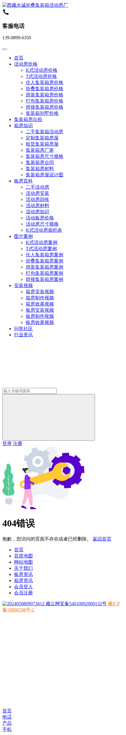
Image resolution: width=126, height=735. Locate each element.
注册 (17, 443)
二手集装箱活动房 (44, 131)
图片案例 (23, 236)
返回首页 (102, 538)
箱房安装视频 (40, 291)
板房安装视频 (40, 310)
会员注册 (23, 592)
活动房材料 (37, 205)
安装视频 (23, 285)
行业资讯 (23, 334)
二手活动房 (37, 187)
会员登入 (23, 586)
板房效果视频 (40, 322)
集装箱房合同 (40, 162)
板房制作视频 (40, 316)
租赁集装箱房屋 (42, 143)
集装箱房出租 (28, 119)
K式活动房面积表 (44, 230)
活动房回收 (37, 199)
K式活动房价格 (41, 70)
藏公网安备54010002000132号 (76, 603)
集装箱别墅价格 (42, 113)
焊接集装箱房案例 (44, 279)
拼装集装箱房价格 (44, 94)
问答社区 (23, 328)
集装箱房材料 (40, 168)
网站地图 (23, 562)
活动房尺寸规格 (42, 223)
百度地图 (23, 555)
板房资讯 (23, 574)
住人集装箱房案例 (44, 254)
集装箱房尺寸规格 (44, 156)
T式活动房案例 (41, 248)
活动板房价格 (40, 217)
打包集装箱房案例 (44, 273)
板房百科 (23, 180)
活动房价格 (26, 64)
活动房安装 (37, 193)
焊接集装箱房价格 (44, 107)
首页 (18, 57)
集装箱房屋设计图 (44, 174)
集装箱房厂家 (40, 150)
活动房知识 (37, 211)
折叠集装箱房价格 (44, 88)
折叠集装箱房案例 (44, 260)
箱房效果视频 (40, 303)
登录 (7, 443)
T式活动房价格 (41, 76)
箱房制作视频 (40, 297)
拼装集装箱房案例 (44, 267)
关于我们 (23, 568)
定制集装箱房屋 (42, 137)
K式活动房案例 (41, 242)
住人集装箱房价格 (44, 82)
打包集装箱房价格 (44, 100)
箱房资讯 (23, 580)
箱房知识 (23, 125)
